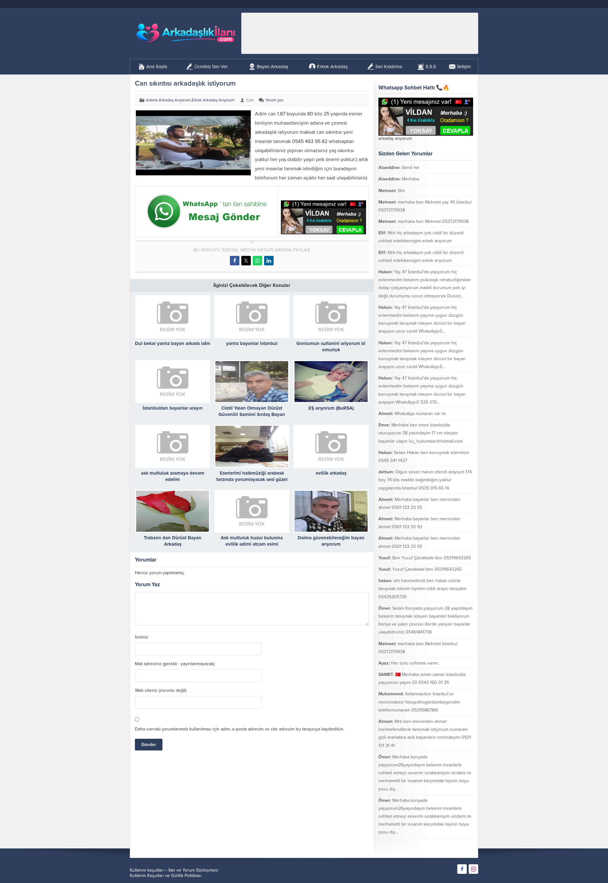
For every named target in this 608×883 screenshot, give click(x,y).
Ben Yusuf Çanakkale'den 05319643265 (431, 558)
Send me (410, 167)
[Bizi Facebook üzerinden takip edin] (462, 869)
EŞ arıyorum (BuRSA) (331, 408)
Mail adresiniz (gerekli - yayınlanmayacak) (174, 664)
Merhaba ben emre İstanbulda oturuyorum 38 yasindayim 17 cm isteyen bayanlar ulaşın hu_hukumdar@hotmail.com (420, 433)
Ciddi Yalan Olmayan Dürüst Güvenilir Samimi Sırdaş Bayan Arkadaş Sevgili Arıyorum (251, 414)
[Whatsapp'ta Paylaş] (257, 260)
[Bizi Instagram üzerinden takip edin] (473, 869)
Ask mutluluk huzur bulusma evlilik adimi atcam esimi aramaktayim (252, 544)
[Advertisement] (359, 33)
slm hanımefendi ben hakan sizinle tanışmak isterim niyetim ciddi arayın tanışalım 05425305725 (422, 588)
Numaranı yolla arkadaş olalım (436, 844)
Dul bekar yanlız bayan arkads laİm (172, 343)
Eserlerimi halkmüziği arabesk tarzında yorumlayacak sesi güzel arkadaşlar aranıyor (252, 479)
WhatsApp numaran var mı (420, 413)
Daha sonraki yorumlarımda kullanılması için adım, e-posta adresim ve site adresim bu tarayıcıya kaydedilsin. (239, 729)
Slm (401, 190)
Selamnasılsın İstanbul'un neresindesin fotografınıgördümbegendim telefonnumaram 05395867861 (419, 701)
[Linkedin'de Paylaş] (269, 260)
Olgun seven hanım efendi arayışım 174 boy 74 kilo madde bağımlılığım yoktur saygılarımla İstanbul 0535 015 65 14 (425, 479)
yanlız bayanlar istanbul (251, 343)
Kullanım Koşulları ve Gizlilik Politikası (165, 875)
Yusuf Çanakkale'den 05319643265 (427, 569)
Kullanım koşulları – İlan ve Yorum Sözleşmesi (174, 870)
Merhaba (410, 179)
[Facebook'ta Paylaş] (234, 260)
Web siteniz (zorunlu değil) (160, 690)
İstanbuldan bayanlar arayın (172, 408)
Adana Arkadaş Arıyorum (168, 100)
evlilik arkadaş (331, 473)
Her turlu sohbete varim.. (415, 663)
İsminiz (141, 637)
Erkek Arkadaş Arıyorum (213, 100)
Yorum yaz (274, 100)
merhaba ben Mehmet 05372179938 (433, 221)
